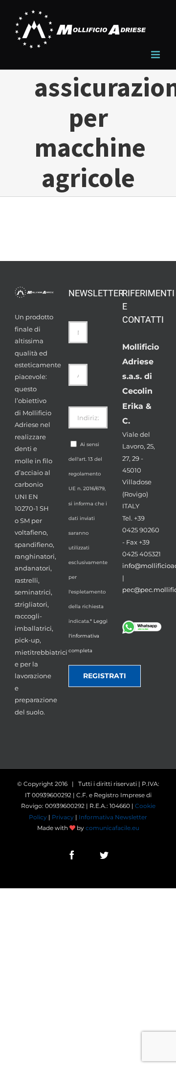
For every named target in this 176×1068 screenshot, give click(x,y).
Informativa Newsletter (113, 817)
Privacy (63, 817)
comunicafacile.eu (112, 827)
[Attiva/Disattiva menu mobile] (156, 54)
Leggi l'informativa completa (88, 636)
